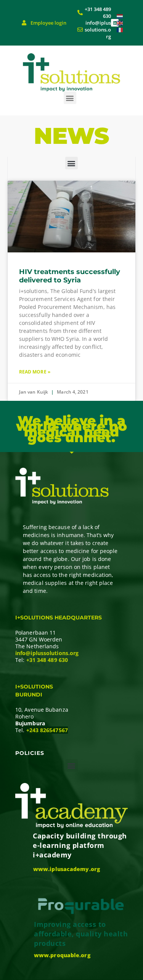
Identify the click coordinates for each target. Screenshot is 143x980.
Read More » (34, 372)
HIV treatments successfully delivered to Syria (69, 276)
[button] (70, 97)
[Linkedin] (115, 23)
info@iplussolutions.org (47, 653)
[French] (120, 29)
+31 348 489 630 (47, 659)
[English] (120, 22)
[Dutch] (120, 15)
